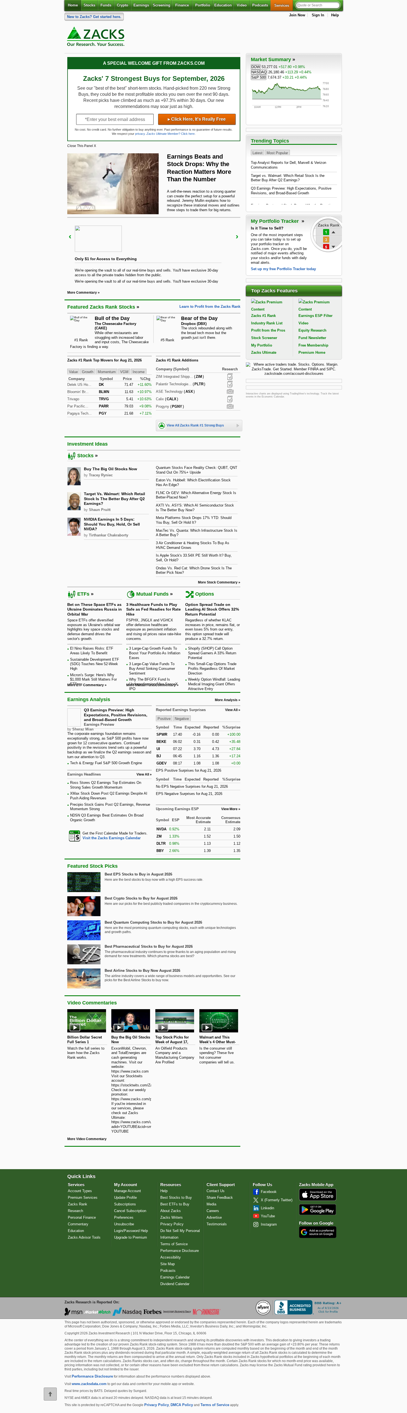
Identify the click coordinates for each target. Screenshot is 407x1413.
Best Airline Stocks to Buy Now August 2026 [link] (142, 970)
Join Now (297, 15)
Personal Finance (82, 1217)
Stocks (89, 5)
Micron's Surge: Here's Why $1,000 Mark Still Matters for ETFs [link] (93, 679)
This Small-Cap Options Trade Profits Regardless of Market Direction (212, 668)
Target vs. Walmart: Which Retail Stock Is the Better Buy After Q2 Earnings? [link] (114, 499)
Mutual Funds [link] (152, 594)
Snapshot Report (230, 391)
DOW (255, 67)
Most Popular (277, 153)
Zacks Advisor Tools (84, 1237)
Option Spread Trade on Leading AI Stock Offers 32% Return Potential (212, 609)
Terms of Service (174, 1244)
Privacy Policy (172, 1224)
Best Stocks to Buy (176, 1197)
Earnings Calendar (175, 1277)
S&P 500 (258, 77)
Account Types (80, 1191)
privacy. (140, 133)
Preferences (123, 1217)
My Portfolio (261, 345)
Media (211, 1204)
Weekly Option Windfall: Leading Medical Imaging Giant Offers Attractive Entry (214, 684)
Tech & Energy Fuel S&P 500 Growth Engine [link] (106, 763)
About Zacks (170, 1211)
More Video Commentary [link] (87, 1139)
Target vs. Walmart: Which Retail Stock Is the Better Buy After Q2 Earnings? (287, 178)
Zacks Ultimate (263, 352)
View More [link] (229, 809)
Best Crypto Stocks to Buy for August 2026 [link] (141, 898)
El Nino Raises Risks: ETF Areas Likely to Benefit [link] (91, 650)
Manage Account (127, 1191)
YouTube (268, 1216)
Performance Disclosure (179, 1251)
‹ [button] (70, 236)
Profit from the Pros (268, 330)
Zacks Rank (77, 1204)
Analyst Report (230, 376)
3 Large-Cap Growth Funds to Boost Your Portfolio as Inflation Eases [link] (154, 653)
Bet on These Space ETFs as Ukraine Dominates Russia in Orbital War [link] (94, 609)
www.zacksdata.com (89, 1384)
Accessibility (170, 1257)
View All (231, 710)
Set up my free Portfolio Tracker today (283, 269)
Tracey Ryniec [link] (101, 475)
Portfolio (202, 5)
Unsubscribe (124, 1224)
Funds (106, 5)
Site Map (167, 1264)
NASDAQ (259, 72)
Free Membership (313, 345)
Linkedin (267, 1208)
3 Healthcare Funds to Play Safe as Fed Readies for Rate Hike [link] (153, 609)
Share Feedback (220, 1197)
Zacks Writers (171, 1217)
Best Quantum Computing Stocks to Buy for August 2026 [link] (153, 922)
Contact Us (216, 1191)
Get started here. (94, 17)
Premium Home (311, 352)
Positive (164, 719)
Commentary (78, 1224)
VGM (124, 372)
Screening (161, 5)
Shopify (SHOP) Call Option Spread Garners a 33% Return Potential (212, 653)
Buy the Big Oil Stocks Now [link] (110, 469)
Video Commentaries (92, 1003)
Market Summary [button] (271, 59)
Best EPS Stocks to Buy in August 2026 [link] (138, 874)
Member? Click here (170, 133)
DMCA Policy (182, 1405)
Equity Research (312, 330)
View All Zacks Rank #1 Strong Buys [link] (195, 425)
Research (75, 1211)
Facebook (269, 1192)
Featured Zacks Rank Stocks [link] (101, 307)
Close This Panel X (81, 146)
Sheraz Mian (83, 729)
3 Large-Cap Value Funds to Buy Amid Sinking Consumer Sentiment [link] (152, 668)
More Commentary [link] (82, 293)
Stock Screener (264, 338)
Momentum (107, 372)
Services (283, 5)
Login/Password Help (131, 1231)
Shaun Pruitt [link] (99, 510)
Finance (182, 5)
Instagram (269, 1224)
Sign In (318, 15)
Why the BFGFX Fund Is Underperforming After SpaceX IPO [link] (153, 684)
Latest (257, 153)
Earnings (141, 5)
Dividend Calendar (174, 1284)
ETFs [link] (83, 594)
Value (73, 372)
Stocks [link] (85, 455)
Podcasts (260, 5)
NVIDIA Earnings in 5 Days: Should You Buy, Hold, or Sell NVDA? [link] (112, 524)
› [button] (237, 236)
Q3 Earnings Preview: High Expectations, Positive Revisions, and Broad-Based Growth (115, 715)
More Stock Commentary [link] (218, 582)
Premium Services (82, 1197)
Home (73, 5)
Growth (87, 372)
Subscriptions (125, 1204)
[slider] (153, 250)
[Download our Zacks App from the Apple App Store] (317, 1200)
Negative (182, 719)
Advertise (214, 1217)
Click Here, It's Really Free (197, 119)
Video (242, 5)
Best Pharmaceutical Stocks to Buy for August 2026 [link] (149, 946)
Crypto (122, 5)
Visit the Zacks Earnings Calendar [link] (112, 838)
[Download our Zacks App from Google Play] (317, 1209)
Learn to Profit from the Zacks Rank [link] (209, 306)
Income (139, 372)
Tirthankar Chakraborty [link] (108, 535)
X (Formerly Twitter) (276, 1200)
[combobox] (109, 836)
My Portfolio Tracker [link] (275, 221)
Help (335, 15)
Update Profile (125, 1197)
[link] (97, 37)
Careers (213, 1211)
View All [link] (142, 774)
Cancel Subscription (130, 1211)
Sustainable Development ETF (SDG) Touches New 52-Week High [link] (94, 664)
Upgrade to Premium (130, 1237)
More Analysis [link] (226, 700)
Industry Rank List (266, 323)
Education (223, 5)
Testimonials (217, 1224)
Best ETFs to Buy (174, 1204)
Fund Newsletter (312, 338)
